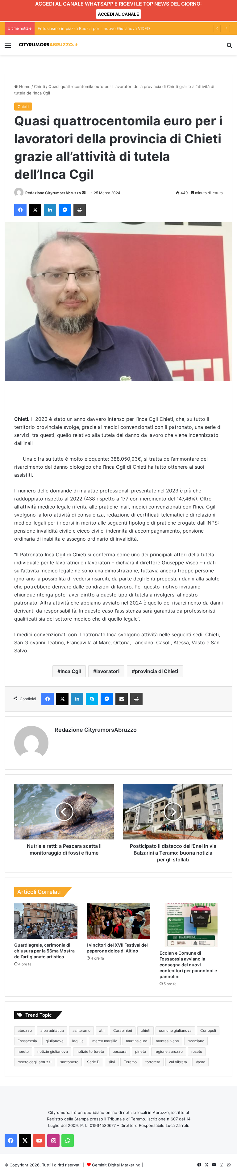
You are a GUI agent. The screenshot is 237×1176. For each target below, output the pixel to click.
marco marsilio (104, 1041)
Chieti (39, 86)
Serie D (93, 1062)
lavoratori (107, 671)
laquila (78, 1041)
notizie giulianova (52, 1051)
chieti (145, 1030)
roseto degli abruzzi (35, 1062)
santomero (69, 1062)
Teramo (130, 1062)
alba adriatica (52, 1030)
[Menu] (8, 47)
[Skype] (92, 699)
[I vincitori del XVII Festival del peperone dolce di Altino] (118, 921)
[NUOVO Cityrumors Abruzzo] (48, 45)
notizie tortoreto (90, 1051)
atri (102, 1030)
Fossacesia (27, 1041)
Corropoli (208, 1030)
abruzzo (25, 1030)
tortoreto (152, 1062)
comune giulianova (175, 1030)
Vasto (200, 1062)
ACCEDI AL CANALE (118, 14)
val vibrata (178, 1062)
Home (24, 86)
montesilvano (167, 1041)
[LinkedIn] (50, 210)
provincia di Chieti (156, 671)
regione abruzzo (169, 1051)
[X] (35, 210)
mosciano (196, 1041)
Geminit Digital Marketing (116, 1164)
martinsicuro (136, 1041)
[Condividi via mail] (121, 699)
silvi (111, 1062)
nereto (23, 1051)
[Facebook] (20, 210)
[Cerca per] (229, 47)
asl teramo (81, 1030)
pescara (120, 1051)
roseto (196, 1051)
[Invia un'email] (83, 192)
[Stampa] (79, 210)
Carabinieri (122, 1030)
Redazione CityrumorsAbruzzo (53, 192)
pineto (140, 1051)
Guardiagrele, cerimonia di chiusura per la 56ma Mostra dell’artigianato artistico (44, 950)
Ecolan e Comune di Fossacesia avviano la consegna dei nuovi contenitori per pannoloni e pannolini (188, 964)
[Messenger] (65, 210)
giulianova (55, 1041)
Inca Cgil (70, 671)
